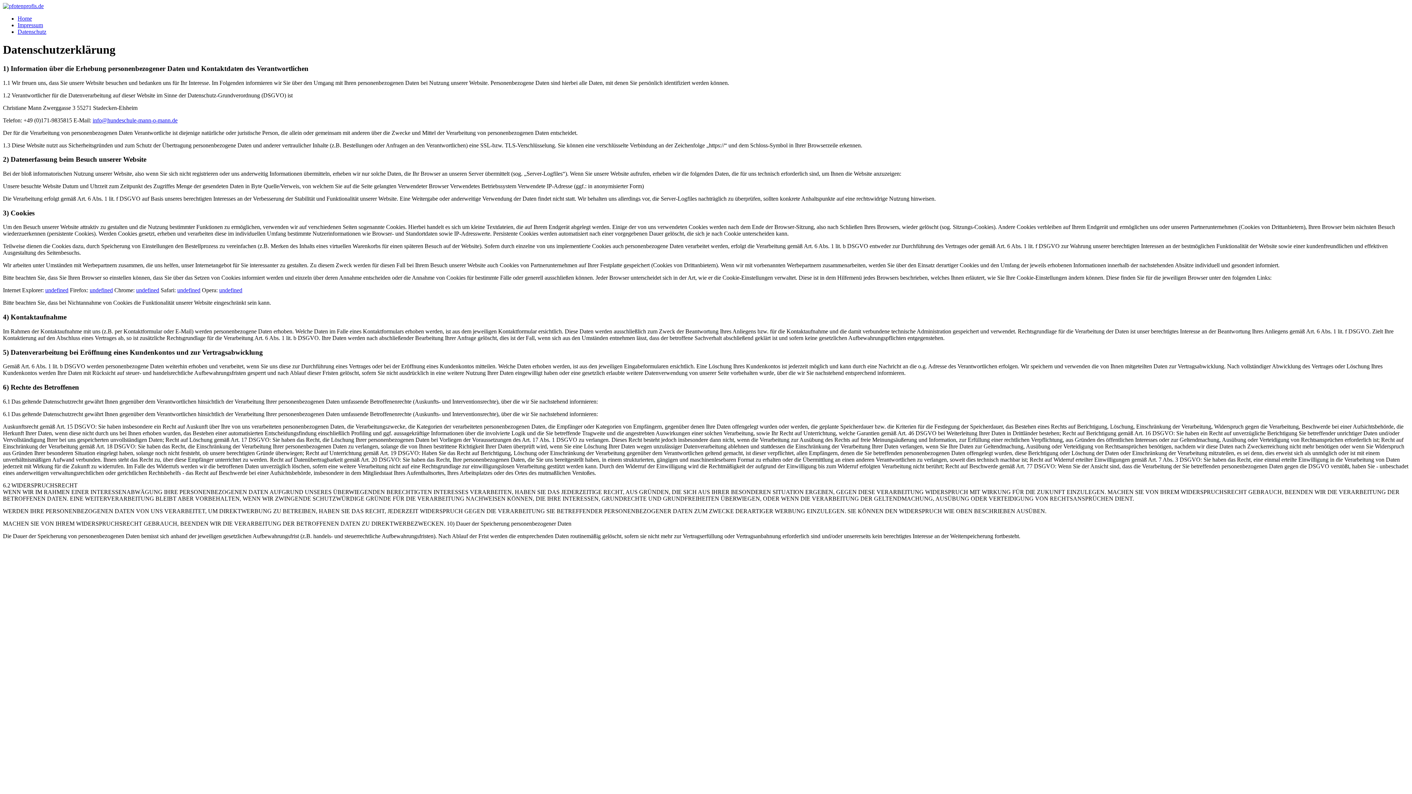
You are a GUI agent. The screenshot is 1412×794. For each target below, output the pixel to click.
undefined (56, 290)
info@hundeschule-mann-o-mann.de (135, 120)
